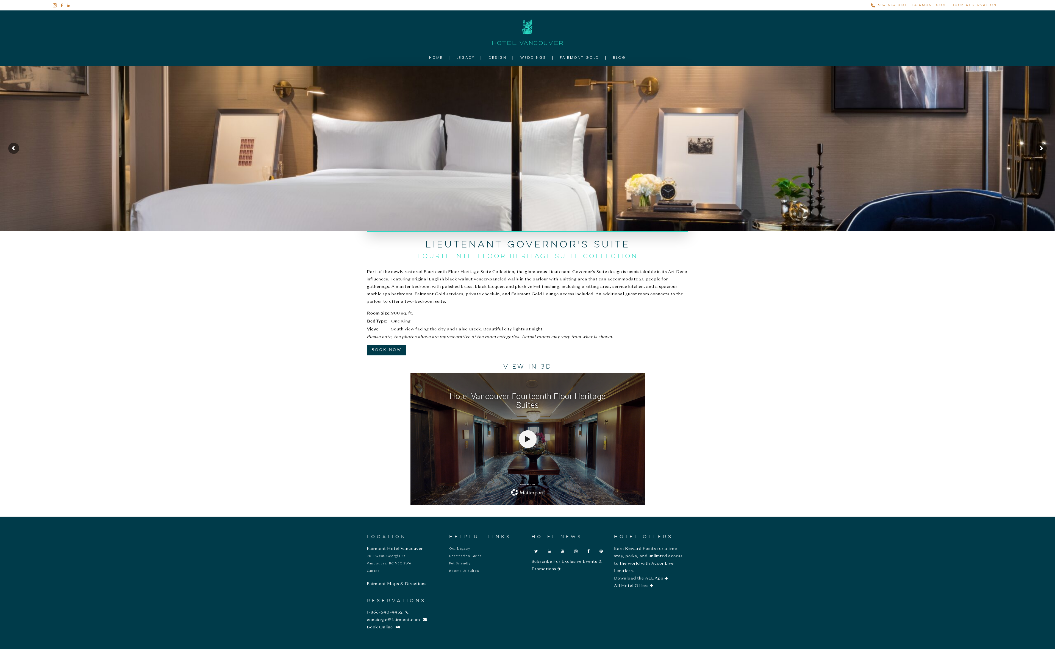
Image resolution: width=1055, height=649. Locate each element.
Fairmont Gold (579, 57)
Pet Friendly (460, 564)
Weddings (533, 57)
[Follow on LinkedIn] (549, 551)
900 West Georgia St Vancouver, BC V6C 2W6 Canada (389, 563)
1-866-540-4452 (385, 612)
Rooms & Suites (464, 571)
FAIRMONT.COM (929, 5)
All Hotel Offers (632, 586)
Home (436, 57)
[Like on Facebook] (588, 551)
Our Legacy (459, 549)
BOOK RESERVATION (974, 5)
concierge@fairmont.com (393, 620)
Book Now (386, 350)
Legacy (466, 57)
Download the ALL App (639, 578)
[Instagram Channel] (576, 551)
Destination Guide (465, 556)
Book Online (380, 627)
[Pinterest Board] (601, 551)
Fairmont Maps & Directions (397, 584)
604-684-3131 (892, 5)
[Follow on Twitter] (536, 551)
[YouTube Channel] (563, 551)
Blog (619, 57)
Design (497, 57)
